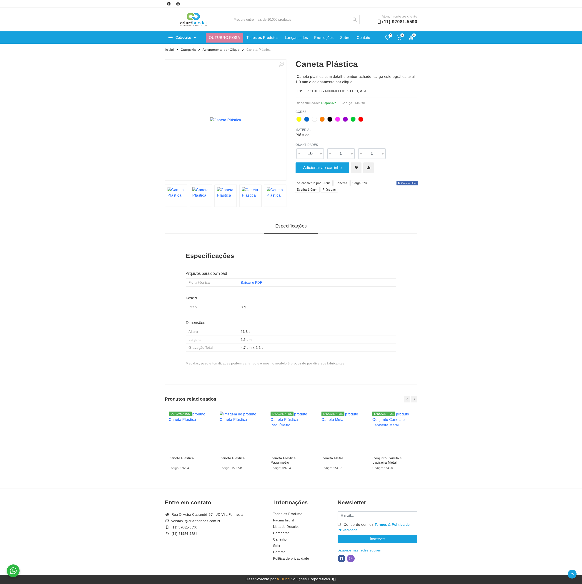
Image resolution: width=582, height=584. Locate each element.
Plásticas (329, 189)
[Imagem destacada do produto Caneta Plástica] (225, 120)
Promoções (324, 38)
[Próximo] (414, 399)
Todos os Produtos (262, 38)
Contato (363, 38)
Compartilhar (409, 183)
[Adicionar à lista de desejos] (356, 167)
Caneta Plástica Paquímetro (283, 460)
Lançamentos (296, 38)
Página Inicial (283, 520)
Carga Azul (360, 183)
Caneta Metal (332, 458)
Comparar (281, 533)
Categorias (184, 37)
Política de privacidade (291, 558)
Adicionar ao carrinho (322, 167)
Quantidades (307, 145)
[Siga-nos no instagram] (178, 4)
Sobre (345, 38)
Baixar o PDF (251, 282)
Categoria (188, 49)
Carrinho (280, 539)
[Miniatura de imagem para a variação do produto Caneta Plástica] (176, 196)
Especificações (291, 225)
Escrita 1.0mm (307, 189)
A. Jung (283, 579)
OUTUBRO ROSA (224, 38)
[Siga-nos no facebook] (169, 4)
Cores (301, 112)
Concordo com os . (374, 527)
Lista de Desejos (286, 526)
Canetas (341, 183)
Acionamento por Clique (221, 49)
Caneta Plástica (181, 458)
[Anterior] (407, 399)
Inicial (169, 49)
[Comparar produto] (368, 167)
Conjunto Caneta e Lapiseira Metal (387, 460)
